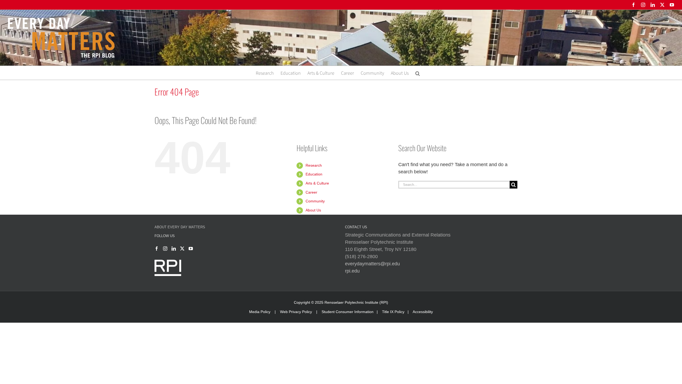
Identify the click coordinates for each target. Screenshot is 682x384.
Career (311, 192)
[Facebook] (157, 248)
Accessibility (423, 312)
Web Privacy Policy (296, 312)
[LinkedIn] (174, 248)
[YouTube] (191, 248)
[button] (417, 73)
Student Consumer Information (348, 312)
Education (314, 174)
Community (315, 201)
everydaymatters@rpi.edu (372, 263)
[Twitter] (182, 248)
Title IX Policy (393, 312)
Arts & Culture (317, 183)
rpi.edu (352, 271)
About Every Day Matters (180, 227)
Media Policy (259, 312)
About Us (313, 210)
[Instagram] (165, 248)
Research (314, 165)
